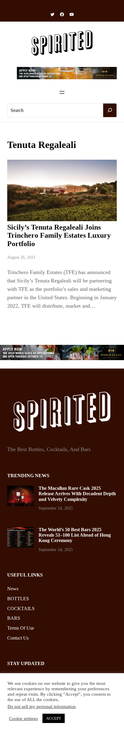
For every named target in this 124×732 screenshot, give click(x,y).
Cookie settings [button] (23, 718)
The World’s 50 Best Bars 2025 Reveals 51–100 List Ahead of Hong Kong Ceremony (75, 535)
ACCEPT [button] (53, 718)
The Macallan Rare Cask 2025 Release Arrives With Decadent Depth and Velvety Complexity (77, 494)
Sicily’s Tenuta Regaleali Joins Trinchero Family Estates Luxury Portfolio (59, 235)
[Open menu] (62, 92)
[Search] (110, 110)
